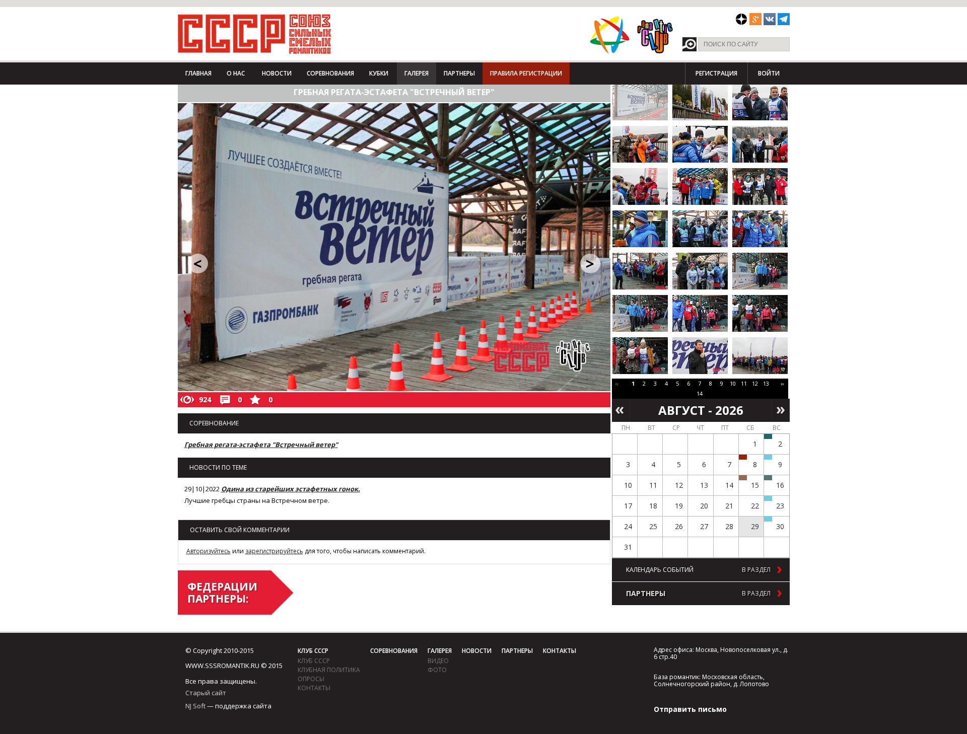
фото (437, 670)
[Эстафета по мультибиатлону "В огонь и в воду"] (768, 498)
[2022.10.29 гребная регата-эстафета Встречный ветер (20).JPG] (700, 355)
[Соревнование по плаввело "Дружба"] (768, 436)
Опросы (311, 679)
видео (438, 660)
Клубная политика (329, 670)
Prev (621, 410)
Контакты (314, 688)
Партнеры (459, 73)
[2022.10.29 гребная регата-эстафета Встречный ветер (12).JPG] (760, 228)
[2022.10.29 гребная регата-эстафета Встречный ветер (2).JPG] (700, 102)
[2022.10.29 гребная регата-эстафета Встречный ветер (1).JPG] (640, 102)
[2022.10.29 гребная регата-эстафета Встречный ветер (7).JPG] (640, 186)
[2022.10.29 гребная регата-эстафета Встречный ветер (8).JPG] (700, 186)
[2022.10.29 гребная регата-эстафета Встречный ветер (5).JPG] (700, 144)
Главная (198, 73)
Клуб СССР (313, 650)
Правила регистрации (526, 73)
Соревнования (330, 73)
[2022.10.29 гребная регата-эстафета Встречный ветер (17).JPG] (700, 313)
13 (766, 383)
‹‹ (616, 383)
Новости (277, 73)
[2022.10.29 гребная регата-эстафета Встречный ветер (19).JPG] (640, 355)
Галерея (416, 73)
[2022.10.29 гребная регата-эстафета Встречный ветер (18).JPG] (760, 313)
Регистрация (716, 73)
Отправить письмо (690, 709)
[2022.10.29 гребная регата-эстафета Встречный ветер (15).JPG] (760, 271)
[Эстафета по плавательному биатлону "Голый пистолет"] (768, 457)
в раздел (756, 569)
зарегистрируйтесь (274, 551)
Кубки (378, 73)
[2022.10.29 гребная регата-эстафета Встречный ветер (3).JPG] (760, 102)
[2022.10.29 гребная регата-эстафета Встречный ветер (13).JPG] (640, 271)
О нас (236, 73)
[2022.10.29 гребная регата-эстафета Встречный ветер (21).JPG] (760, 355)
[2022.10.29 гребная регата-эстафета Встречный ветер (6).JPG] (760, 144)
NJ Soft (195, 705)
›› (782, 383)
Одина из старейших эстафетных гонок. (290, 488)
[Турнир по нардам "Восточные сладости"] (743, 477)
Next (781, 410)
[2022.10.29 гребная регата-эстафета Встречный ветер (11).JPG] (700, 228)
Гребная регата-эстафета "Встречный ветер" (261, 444)
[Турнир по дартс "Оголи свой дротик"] (743, 457)
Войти (769, 73)
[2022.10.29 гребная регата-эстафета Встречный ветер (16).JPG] (640, 313)
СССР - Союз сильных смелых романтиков (254, 33)
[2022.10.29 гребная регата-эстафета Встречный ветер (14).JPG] (700, 271)
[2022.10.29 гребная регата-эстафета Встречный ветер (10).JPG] (640, 228)
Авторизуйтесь (208, 551)
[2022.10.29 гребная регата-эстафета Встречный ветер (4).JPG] (640, 144)
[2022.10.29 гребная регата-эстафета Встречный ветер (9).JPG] (760, 186)
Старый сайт (205, 692)
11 (744, 383)
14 (700, 393)
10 (733, 383)
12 (755, 383)
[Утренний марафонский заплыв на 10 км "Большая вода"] (768, 519)
